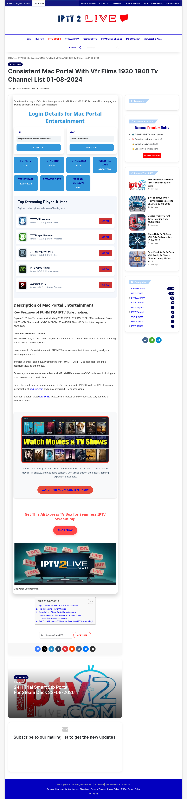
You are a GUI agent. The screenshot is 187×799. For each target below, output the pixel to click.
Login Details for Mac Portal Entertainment (58, 605)
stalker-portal (137, 321)
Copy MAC (91, 147)
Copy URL (38, 147)
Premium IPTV (90, 39)
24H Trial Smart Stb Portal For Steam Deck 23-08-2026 (44, 689)
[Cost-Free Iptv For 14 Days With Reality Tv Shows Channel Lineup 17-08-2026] (137, 259)
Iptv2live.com (36, 389)
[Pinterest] (65, 649)
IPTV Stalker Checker (111, 39)
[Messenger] (86, 649)
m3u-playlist (137, 317)
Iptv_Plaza (44, 396)
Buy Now (40, 39)
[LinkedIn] (51, 649)
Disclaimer (117, 3)
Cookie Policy (113, 789)
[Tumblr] (58, 649)
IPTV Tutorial (137, 302)
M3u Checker (133, 39)
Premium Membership (57, 789)
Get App (105, 221)
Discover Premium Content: (56, 618)
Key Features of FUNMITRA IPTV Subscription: (62, 615)
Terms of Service (132, 3)
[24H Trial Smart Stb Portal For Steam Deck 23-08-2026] (137, 186)
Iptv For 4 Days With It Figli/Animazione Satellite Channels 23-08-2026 (160, 200)
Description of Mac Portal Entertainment (57, 612)
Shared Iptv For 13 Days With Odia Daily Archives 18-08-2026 (160, 237)
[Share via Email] (93, 649)
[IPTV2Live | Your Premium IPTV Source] (93, 18)
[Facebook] (38, 649)
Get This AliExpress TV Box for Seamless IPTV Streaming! (66, 621)
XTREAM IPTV (72, 39)
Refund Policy (172, 3)
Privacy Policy (157, 3)
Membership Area (153, 39)
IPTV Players (137, 307)
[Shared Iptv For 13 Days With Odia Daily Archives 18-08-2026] (137, 241)
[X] (44, 649)
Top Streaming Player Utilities (52, 609)
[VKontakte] (79, 649)
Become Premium (88, 3)
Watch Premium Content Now (65, 490)
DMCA (145, 3)
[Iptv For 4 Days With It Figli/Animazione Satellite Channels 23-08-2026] (137, 204)
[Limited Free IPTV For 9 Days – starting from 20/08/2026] (137, 222)
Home (28, 39)
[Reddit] (72, 649)
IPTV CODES (54, 39)
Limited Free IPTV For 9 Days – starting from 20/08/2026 (159, 219)
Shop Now (65, 530)
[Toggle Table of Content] (89, 601)
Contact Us (104, 3)
